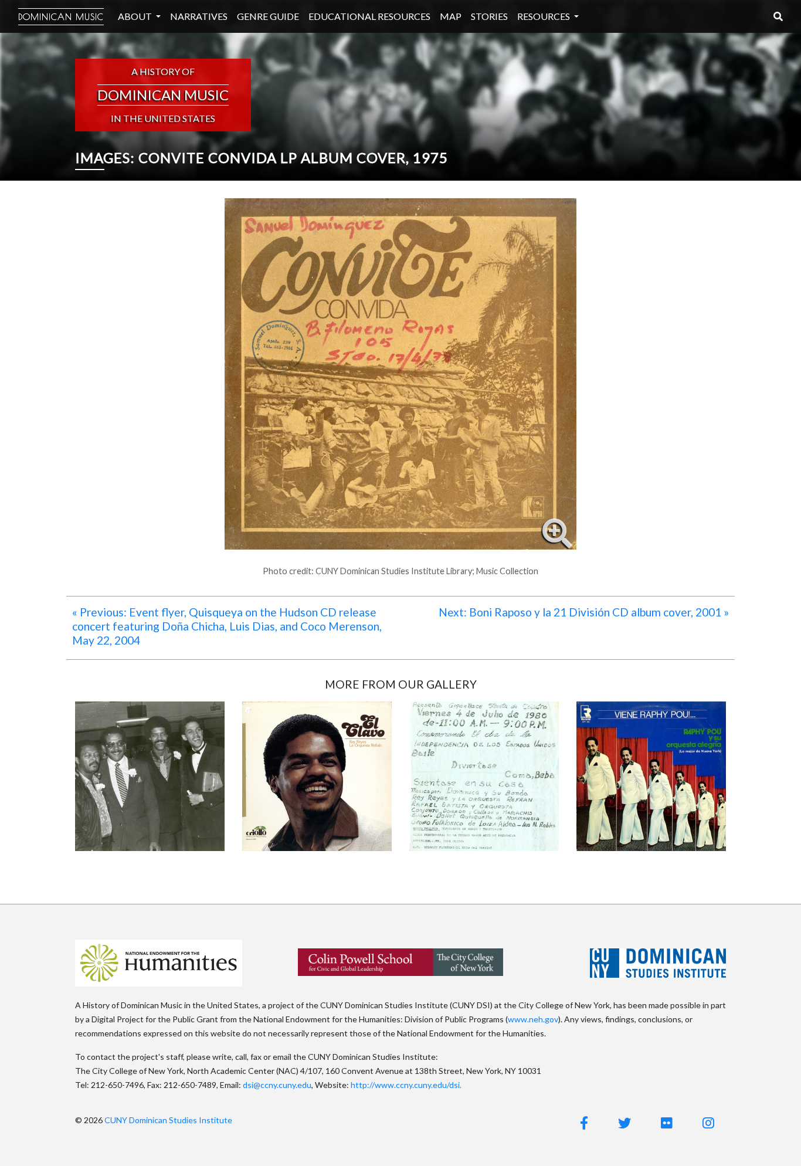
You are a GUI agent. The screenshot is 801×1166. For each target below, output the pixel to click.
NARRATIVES (199, 16)
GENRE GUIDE (268, 16)
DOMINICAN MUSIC (61, 17)
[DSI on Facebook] (584, 1123)
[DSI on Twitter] (624, 1123)
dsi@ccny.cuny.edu (277, 1085)
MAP (450, 16)
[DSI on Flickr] (667, 1123)
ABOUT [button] (136, 16)
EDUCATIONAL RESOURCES (369, 16)
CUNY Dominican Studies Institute (168, 1120)
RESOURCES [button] (544, 16)
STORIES (489, 16)
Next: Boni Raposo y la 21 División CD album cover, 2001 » (584, 612)
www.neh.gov (533, 1019)
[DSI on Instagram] (708, 1123)
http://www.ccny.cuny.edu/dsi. (406, 1085)
